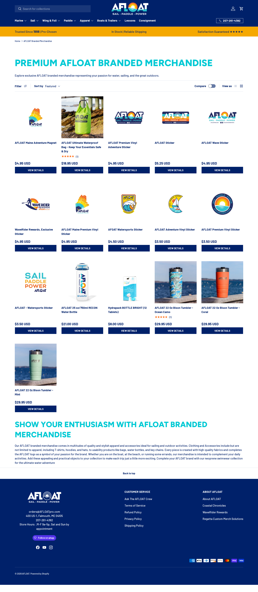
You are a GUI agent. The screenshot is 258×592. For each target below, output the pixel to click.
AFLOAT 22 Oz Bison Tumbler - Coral (220, 310)
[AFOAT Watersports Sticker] (129, 204)
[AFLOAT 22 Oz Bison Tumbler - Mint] (36, 365)
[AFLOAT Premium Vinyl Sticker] (222, 204)
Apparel (85, 20)
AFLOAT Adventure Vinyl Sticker (175, 229)
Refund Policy (133, 512)
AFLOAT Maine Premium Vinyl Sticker (79, 231)
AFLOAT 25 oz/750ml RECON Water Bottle (79, 310)
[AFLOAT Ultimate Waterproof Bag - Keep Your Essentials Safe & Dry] (82, 117)
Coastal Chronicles (214, 505)
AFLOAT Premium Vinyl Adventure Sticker (122, 145)
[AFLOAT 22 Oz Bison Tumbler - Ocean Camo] (175, 282)
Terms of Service (135, 505)
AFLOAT (25, 573)
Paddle (68, 20)
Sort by (38, 86)
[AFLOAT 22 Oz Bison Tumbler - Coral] (222, 282)
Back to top (129, 473)
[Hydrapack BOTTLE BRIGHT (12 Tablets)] (129, 282)
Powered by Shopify (39, 573)
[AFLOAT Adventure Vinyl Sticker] (175, 204)
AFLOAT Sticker (164, 142)
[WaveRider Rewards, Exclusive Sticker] (36, 204)
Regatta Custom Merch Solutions (223, 518)
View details (36, 170)
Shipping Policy (134, 525)
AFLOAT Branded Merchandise (38, 41)
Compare (200, 86)
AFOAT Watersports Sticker (125, 229)
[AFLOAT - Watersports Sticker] (36, 282)
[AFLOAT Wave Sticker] (222, 117)
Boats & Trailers (107, 20)
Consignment (147, 20)
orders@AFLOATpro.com (44, 511)
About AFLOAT (212, 499)
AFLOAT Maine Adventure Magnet (35, 142)
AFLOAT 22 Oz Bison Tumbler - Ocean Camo (174, 310)
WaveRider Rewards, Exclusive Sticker (34, 231)
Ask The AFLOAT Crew (138, 499)
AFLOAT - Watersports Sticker (34, 307)
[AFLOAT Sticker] (175, 117)
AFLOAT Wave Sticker (214, 142)
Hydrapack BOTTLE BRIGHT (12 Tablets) (127, 310)
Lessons (130, 20)
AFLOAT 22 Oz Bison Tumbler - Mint (34, 392)
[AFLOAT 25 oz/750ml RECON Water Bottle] (82, 282)
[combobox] (53, 8)
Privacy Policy (133, 518)
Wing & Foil (49, 20)
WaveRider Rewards (215, 512)
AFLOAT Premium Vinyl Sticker (220, 229)
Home (17, 41)
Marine (19, 20)
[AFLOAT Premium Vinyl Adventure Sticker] (129, 117)
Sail (32, 20)
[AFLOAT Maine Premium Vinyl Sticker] (82, 204)
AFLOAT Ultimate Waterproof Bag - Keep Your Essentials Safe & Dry (81, 147)
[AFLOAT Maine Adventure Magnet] (36, 117)
